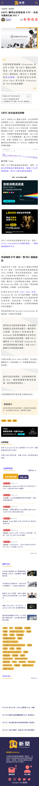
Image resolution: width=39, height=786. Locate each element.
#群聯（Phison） (28, 665)
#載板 (19, 638)
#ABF (5, 628)
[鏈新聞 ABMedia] (19, 2)
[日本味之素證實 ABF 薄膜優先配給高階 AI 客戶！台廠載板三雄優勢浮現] (32, 575)
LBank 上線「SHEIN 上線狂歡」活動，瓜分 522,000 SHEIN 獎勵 (19, 534)
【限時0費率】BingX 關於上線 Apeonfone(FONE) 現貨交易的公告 (19, 510)
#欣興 (12, 635)
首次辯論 (10, 77)
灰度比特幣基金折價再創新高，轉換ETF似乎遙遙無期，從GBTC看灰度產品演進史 (19, 168)
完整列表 (31, 470)
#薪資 (25, 652)
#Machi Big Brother (21, 658)
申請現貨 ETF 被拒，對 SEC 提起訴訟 (17, 101)
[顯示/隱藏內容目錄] (27, 96)
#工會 (12, 648)
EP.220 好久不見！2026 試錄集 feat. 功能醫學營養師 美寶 (19, 707)
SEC (9, 420)
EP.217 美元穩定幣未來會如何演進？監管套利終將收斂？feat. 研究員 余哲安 (19, 722)
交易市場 (4, 9)
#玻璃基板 (20, 635)
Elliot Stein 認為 (28, 292)
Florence (8, 19)
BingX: (6, 509)
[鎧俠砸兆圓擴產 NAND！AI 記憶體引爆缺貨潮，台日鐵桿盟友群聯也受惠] (32, 619)
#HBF (14, 662)
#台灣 (5, 648)
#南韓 (29, 645)
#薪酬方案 (6, 655)
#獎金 (18, 648)
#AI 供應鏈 (19, 628)
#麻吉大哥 (6, 662)
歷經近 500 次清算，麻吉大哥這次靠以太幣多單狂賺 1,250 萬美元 (14, 595)
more (32, 553)
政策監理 (11, 9)
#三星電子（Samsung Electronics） (14, 645)
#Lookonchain (8, 658)
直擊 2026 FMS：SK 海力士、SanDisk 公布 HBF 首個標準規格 (14, 606)
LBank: (6, 533)
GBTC (3, 420)
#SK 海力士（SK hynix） (11, 642)
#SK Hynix (31, 662)
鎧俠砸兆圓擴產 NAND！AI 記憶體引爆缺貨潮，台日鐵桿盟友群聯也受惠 (14, 617)
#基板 (28, 631)
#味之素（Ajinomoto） (17, 631)
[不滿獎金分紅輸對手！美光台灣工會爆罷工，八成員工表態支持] (32, 586)
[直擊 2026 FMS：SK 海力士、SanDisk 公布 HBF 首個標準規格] (32, 608)
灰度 (14, 420)
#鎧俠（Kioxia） (8, 669)
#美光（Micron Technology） (12, 652)
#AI (11, 628)
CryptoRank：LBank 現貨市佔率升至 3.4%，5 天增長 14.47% (19, 545)
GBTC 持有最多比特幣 (11, 99)
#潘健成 (17, 665)
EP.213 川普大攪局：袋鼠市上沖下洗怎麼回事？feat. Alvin (19, 730)
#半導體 (27, 628)
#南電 (5, 631)
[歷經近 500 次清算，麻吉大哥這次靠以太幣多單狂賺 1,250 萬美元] (32, 597)
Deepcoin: (7, 486)
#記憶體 (15, 655)
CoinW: (6, 498)
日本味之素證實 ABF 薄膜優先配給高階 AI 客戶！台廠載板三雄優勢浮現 (14, 573)
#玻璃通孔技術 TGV (9, 638)
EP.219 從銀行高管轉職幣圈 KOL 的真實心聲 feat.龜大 (19, 715)
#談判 (22, 655)
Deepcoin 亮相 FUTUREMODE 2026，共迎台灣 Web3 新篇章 (19, 487)
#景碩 (5, 635)
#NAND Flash (7, 665)
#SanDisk (22, 662)
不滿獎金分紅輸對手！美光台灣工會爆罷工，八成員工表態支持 (14, 584)
